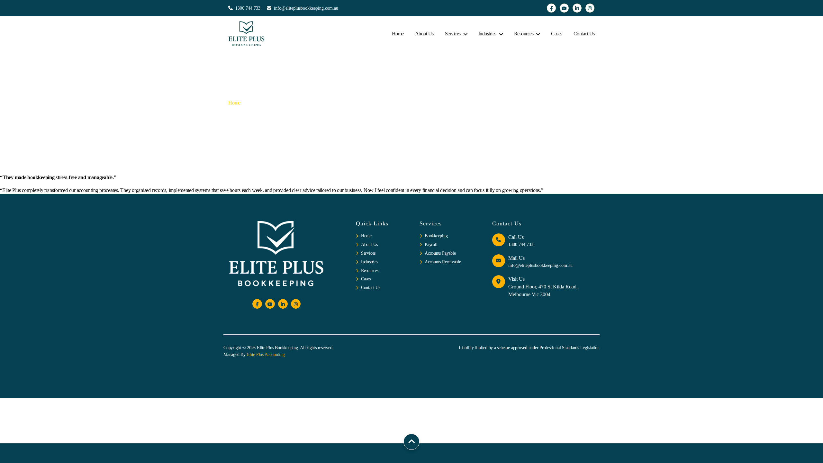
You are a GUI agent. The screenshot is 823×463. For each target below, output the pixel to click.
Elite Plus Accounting (266, 354)
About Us (424, 33)
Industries (487, 33)
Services (453, 33)
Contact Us (584, 33)
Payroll (431, 244)
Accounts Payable (440, 253)
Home (398, 33)
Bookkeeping (436, 235)
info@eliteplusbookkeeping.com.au (306, 8)
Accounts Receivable (443, 261)
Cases (556, 33)
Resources (524, 33)
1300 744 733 (247, 8)
